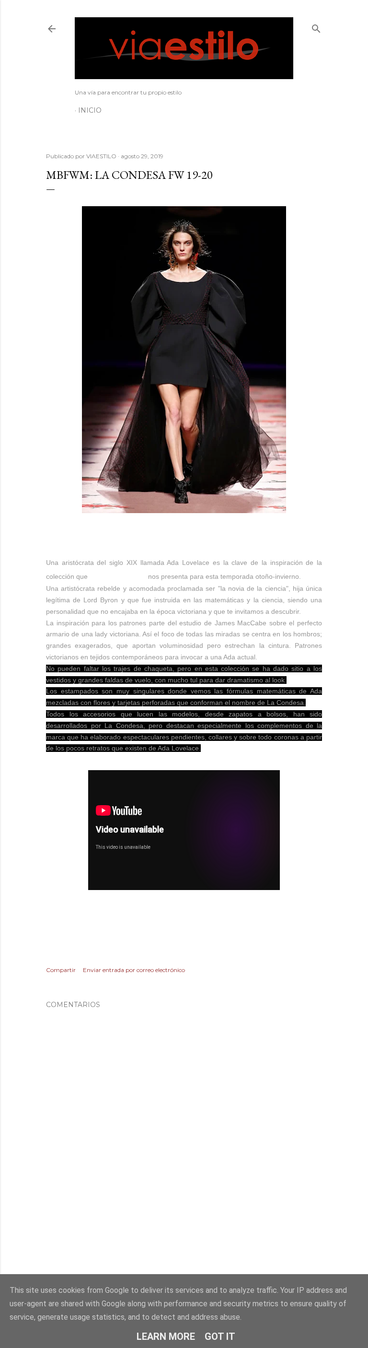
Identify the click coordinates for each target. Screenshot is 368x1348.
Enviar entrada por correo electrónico (134, 969)
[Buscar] (316, 26)
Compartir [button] (61, 969)
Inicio (90, 110)
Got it (220, 1336)
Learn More (166, 1336)
